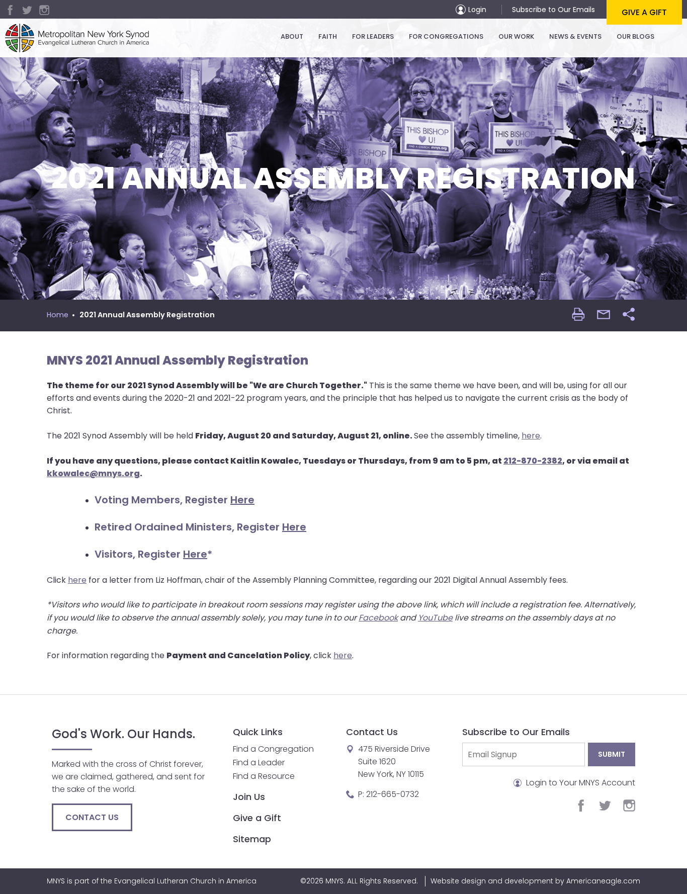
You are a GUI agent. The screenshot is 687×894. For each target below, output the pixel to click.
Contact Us (92, 817)
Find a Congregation (273, 749)
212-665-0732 (392, 794)
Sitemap (252, 839)
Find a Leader (259, 762)
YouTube (435, 617)
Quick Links (258, 732)
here (531, 435)
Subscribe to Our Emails (553, 10)
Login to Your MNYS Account (579, 782)
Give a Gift (644, 12)
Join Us (249, 796)
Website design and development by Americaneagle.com (535, 881)
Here (242, 500)
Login (477, 10)
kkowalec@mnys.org (93, 473)
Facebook (378, 617)
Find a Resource (264, 776)
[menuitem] (292, 37)
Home (57, 315)
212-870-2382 (532, 461)
